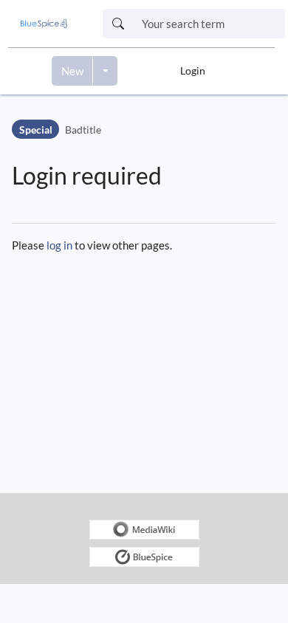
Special (35, 129)
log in (59, 245)
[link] (44, 23)
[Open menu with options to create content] (105, 71)
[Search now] (118, 23)
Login (192, 70)
